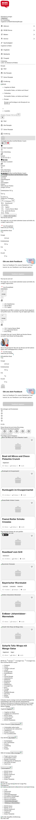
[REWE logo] (3, 84)
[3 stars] (17, 431)
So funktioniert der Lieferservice (13, 729)
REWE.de (3, 661)
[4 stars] (23, 431)
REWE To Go (8, 773)
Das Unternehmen (9, 742)
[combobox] (9, 115)
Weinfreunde (7, 776)
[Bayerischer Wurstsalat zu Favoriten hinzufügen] (32, 567)
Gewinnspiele (8, 718)
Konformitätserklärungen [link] (11, 801)
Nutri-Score (7, 764)
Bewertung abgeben (6, 434)
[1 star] (5, 431)
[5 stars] (29, 431)
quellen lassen (7, 311)
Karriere (6, 744)
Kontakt (6, 749)
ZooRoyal (7, 777)
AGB (5, 790)
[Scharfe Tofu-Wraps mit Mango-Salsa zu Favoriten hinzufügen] (32, 630)
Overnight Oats (19, 661)
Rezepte (17, 101)
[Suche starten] (18, 114)
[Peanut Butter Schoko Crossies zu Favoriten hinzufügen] (32, 503)
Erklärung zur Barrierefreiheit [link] (12, 803)
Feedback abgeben (18, 274)
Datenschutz (7, 791)
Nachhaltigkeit (8, 741)
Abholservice (8, 730)
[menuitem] (18, 26)
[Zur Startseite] (7, 11)
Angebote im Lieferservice (11, 713)
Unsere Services (8, 717)
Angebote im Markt (9, 712)
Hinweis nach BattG (9, 798)
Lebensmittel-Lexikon (10, 757)
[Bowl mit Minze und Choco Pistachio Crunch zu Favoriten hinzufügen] (32, 440)
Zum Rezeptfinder (8, 226)
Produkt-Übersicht (9, 732)
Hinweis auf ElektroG (10, 799)
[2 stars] (11, 431)
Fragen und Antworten (10, 756)
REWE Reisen (8, 771)
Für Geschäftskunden (10, 733)
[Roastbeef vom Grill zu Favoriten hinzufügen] (32, 536)
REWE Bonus (8, 715)
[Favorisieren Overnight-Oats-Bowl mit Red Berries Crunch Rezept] (7, 143)
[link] (19, 89)
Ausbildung (7, 745)
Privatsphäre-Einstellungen (11, 796)
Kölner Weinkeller (9, 779)
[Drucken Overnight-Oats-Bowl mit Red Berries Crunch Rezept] (2, 143)
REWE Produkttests (9, 720)
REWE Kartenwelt (9, 774)
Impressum (7, 793)
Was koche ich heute (10, 762)
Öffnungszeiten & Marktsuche (12, 761)
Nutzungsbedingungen (10, 794)
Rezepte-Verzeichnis (9, 759)
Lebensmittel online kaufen (11, 727)
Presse (6, 747)
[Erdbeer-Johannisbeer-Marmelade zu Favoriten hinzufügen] (32, 597)
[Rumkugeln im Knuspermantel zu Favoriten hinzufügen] (32, 474)
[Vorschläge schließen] (2, 117)
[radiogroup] (18, 431)
